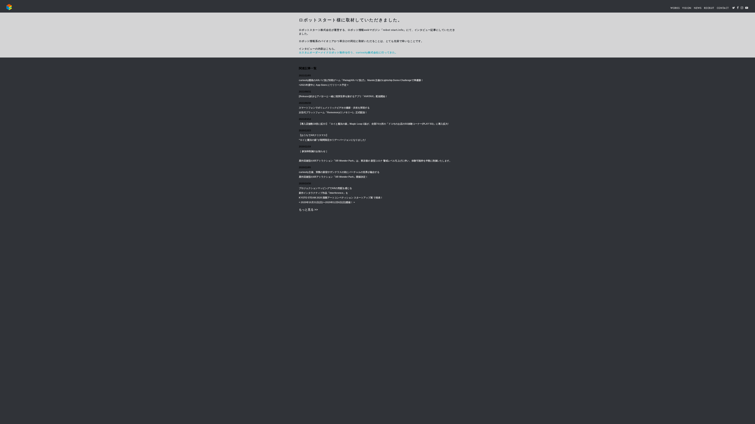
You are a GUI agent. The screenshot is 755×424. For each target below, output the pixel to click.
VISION (686, 8)
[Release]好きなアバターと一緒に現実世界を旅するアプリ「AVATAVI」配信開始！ (343, 96)
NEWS (698, 8)
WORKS (675, 8)
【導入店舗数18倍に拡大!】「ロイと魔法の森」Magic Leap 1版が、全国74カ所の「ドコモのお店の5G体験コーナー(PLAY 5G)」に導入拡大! (373, 123)
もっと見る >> (308, 209)
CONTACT (723, 8)
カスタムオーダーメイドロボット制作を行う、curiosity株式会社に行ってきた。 (348, 52)
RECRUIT (709, 8)
